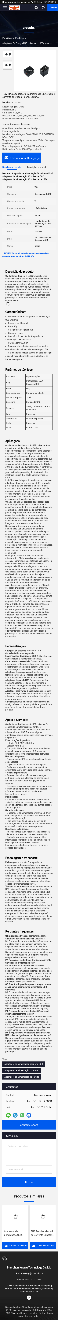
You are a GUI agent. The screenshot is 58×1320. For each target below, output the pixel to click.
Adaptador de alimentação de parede (21, 1077)
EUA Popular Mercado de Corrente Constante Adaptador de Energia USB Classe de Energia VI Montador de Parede (42, 1233)
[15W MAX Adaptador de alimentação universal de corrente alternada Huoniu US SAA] (35, 70)
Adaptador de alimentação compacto (21, 1070)
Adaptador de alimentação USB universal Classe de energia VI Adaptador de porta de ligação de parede (15, 1233)
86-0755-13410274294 (44, 2)
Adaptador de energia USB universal (19, 43)
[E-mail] (29, 1115)
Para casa (7, 38)
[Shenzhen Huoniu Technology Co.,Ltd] (15, 7)
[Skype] (15, 1115)
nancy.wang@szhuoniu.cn (17, 2)
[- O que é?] (22, 1115)
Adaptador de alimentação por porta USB (23, 1064)
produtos (19, 38)
